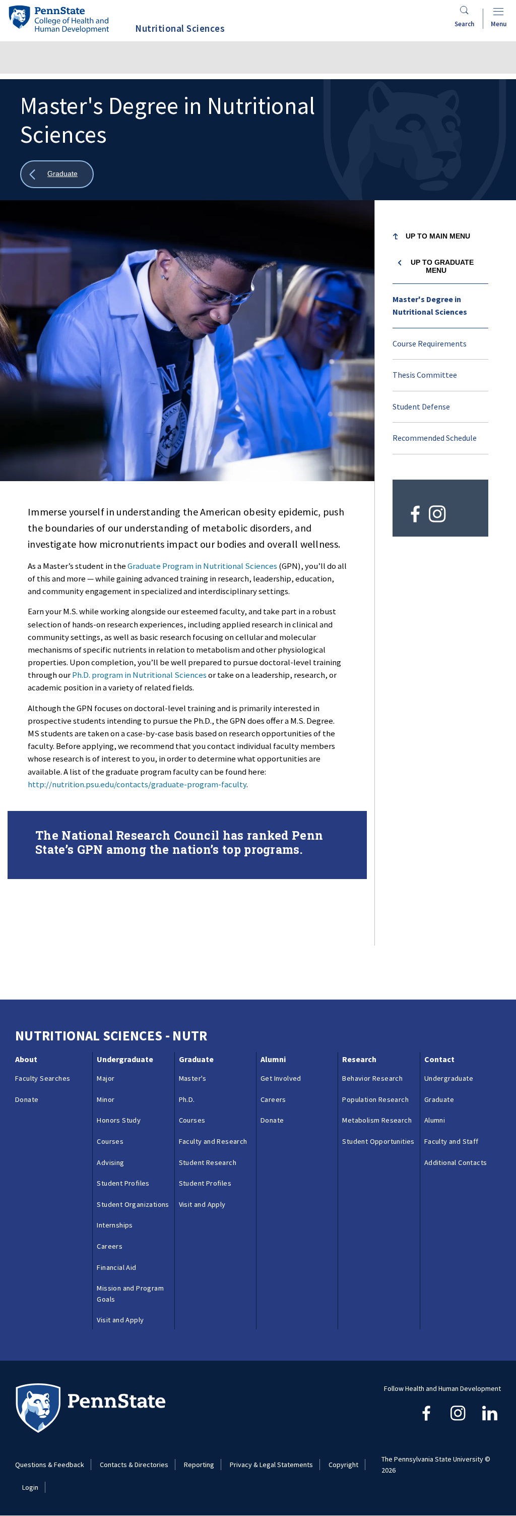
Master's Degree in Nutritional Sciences (430, 305)
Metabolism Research (377, 1120)
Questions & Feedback (49, 1464)
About (26, 1059)
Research (359, 1059)
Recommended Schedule (435, 438)
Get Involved (281, 1078)
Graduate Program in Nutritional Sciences (203, 565)
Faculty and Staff (451, 1141)
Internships (115, 1225)
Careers (109, 1246)
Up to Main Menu (438, 236)
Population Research (375, 1099)
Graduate (196, 1059)
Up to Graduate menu (442, 266)
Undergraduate (125, 1059)
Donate (26, 1099)
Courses (110, 1141)
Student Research (207, 1162)
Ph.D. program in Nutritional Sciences (139, 674)
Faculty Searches (42, 1078)
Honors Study (119, 1120)
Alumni (273, 1059)
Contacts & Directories (134, 1464)
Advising (110, 1162)
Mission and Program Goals (130, 1294)
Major (105, 1078)
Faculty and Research (213, 1141)
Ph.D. (187, 1099)
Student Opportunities (378, 1141)
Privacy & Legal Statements (271, 1464)
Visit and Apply (120, 1319)
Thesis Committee (425, 375)
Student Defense (421, 406)
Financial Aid (116, 1267)
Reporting (199, 1464)
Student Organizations (133, 1204)
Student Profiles (123, 1183)
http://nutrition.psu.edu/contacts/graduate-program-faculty (137, 784)
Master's (193, 1078)
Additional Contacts (455, 1162)
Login (30, 1487)
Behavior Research (372, 1078)
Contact (439, 1059)
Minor (105, 1099)
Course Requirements (430, 343)
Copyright (343, 1464)
